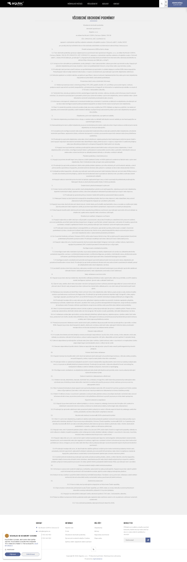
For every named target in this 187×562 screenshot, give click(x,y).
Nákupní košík (177, 4)
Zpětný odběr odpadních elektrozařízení (78, 542)
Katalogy (105, 4)
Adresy (96, 531)
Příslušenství (92, 4)
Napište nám (69, 528)
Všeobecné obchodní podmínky (75, 535)
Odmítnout (30, 554)
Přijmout (13, 554)
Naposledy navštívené (101, 535)
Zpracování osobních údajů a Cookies (77, 538)
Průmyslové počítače (75, 4)
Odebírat (148, 540)
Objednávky (98, 528)
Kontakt (116, 4)
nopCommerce (97, 559)
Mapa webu (98, 538)
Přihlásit (167, 1)
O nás (67, 531)
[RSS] (93, 549)
